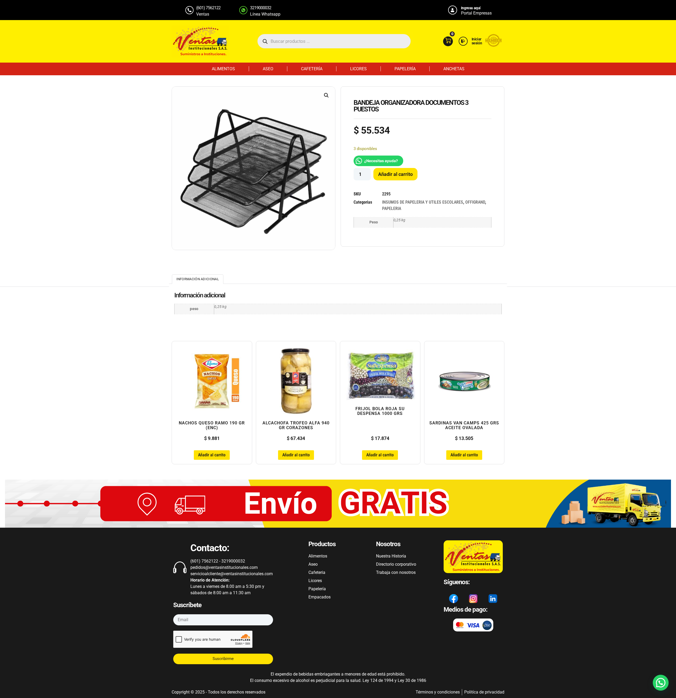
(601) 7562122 (208, 7)
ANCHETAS (453, 68)
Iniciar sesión (477, 41)
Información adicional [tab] (197, 279)
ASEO (268, 68)
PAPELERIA (391, 208)
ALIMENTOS (223, 68)
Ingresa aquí (471, 8)
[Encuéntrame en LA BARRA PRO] (493, 45)
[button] (326, 95)
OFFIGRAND (475, 202)
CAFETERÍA (311, 68)
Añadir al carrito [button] (212, 454)
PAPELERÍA (405, 68)
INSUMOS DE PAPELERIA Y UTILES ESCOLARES (422, 202)
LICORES (358, 68)
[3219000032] (243, 10)
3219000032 (260, 7)
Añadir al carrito (395, 174)
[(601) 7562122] (189, 10)
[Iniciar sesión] (463, 41)
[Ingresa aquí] (452, 10)
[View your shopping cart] (448, 41)
